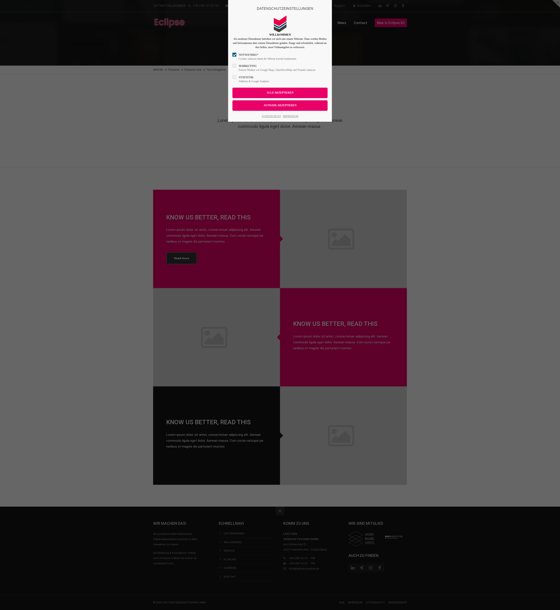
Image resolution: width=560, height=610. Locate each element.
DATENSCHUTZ (271, 116)
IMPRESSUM (290, 116)
